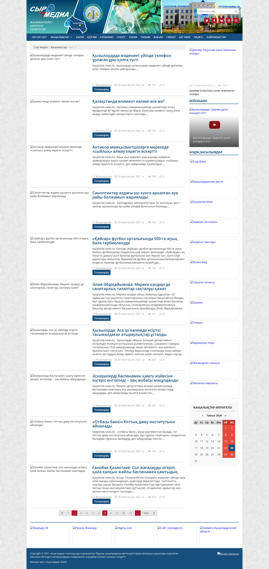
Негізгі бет (39, 37)
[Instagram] (236, 20)
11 (131, 513)
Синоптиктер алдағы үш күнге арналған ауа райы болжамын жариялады (135, 195)
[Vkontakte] (221, 20)
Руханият (107, 37)
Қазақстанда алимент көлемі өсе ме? (128, 101)
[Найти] (236, 11)
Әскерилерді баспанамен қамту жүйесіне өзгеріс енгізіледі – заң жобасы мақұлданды (135, 378)
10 (123, 513)
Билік (80, 37)
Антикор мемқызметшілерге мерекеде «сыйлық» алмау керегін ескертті (130, 149)
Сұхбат (171, 37)
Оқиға (198, 37)
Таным (145, 37)
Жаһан (158, 37)
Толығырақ (101, 89)
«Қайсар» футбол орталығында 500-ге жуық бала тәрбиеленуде (135, 240)
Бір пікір (184, 37)
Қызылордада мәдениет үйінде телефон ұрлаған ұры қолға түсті (131, 57)
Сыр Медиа (49, 12)
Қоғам (92, 37)
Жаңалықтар (60, 37)
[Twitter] (207, 20)
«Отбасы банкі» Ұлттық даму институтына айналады (133, 424)
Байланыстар (216, 37)
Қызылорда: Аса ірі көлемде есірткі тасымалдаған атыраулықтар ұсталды (129, 332)
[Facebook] (214, 20)
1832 (146, 513)
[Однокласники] (228, 20)
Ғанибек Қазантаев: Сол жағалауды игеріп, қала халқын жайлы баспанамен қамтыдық (135, 469)
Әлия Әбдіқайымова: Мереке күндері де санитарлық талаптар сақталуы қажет (131, 286)
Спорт (121, 37)
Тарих (133, 37)
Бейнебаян (198, 101)
